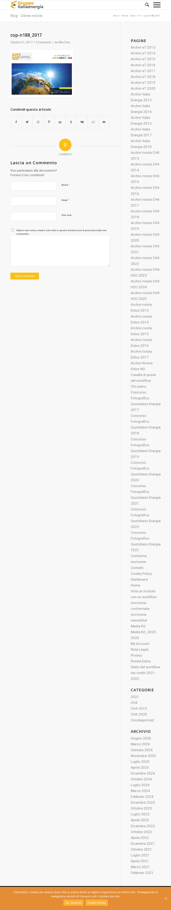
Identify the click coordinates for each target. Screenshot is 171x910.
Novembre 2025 (143, 756)
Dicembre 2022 (143, 826)
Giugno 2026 (141, 738)
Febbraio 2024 (142, 797)
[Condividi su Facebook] (16, 122)
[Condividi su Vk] (82, 122)
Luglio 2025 (140, 762)
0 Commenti (43, 42)
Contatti (137, 568)
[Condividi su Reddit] (93, 122)
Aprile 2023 (140, 820)
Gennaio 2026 (142, 750)
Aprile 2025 (140, 767)
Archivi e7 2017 (143, 71)
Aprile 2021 (140, 861)
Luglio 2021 (140, 855)
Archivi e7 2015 (143, 59)
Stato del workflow (145, 667)
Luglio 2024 (140, 785)
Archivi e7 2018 (143, 77)
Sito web (67, 215)
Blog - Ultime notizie (26, 15)
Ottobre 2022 (141, 832)
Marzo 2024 (140, 791)
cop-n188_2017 (26, 35)
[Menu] (155, 5)
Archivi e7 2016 (143, 65)
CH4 (134, 703)
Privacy (136, 655)
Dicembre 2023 (143, 802)
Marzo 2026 (140, 744)
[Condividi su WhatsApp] (38, 122)
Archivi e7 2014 (143, 53)
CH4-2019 (139, 708)
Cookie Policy (141, 574)
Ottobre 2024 (141, 779)
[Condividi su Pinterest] (49, 122)
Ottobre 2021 (141, 849)
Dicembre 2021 (143, 843)
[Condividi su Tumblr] (71, 122)
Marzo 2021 (140, 867)
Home (135, 585)
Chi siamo (138, 386)
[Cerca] (145, 5)
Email (65, 200)
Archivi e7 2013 (143, 47)
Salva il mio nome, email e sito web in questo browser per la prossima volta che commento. (61, 232)
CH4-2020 (139, 714)
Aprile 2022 (140, 838)
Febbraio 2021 (142, 873)
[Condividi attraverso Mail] (104, 122)
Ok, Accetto (73, 902)
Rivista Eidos (141, 661)
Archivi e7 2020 (143, 88)
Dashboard (139, 579)
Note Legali (139, 649)
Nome (66, 184)
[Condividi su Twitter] (27, 122)
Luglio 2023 (140, 814)
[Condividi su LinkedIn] (60, 122)
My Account (140, 644)
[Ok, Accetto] (166, 898)
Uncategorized (142, 720)
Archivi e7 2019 (143, 82)
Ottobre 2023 (141, 808)
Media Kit (138, 626)
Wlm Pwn (64, 42)
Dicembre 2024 (143, 773)
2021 (135, 697)
